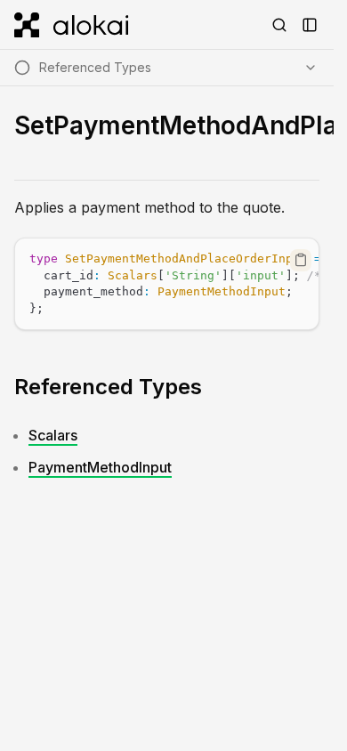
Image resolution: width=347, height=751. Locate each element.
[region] (167, 283)
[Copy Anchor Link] (216, 387)
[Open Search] (279, 25)
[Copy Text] (300, 260)
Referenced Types (108, 387)
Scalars (52, 435)
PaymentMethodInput (100, 467)
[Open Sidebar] (310, 25)
